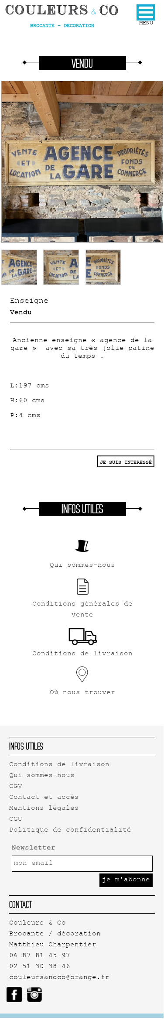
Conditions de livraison (59, 765)
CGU (15, 819)
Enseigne (29, 301)
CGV (15, 787)
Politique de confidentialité (70, 830)
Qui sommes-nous (42, 776)
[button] (146, 12)
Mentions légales (44, 809)
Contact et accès (44, 798)
